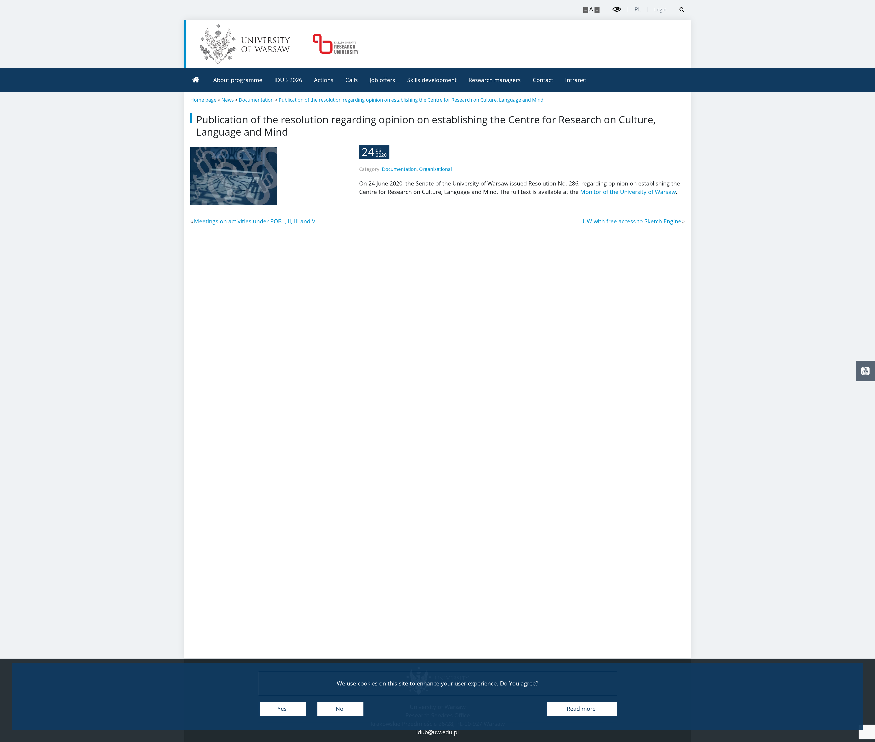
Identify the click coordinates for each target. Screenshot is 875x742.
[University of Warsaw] (247, 44)
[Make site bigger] (586, 10)
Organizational (435, 169)
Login (660, 9)
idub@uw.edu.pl (437, 732)
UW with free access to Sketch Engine (632, 221)
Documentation (399, 169)
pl (637, 9)
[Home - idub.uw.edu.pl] (335, 44)
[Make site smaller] (597, 10)
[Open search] (679, 10)
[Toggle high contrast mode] (617, 9)
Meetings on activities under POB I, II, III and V (254, 221)
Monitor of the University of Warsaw (628, 192)
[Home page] (195, 80)
